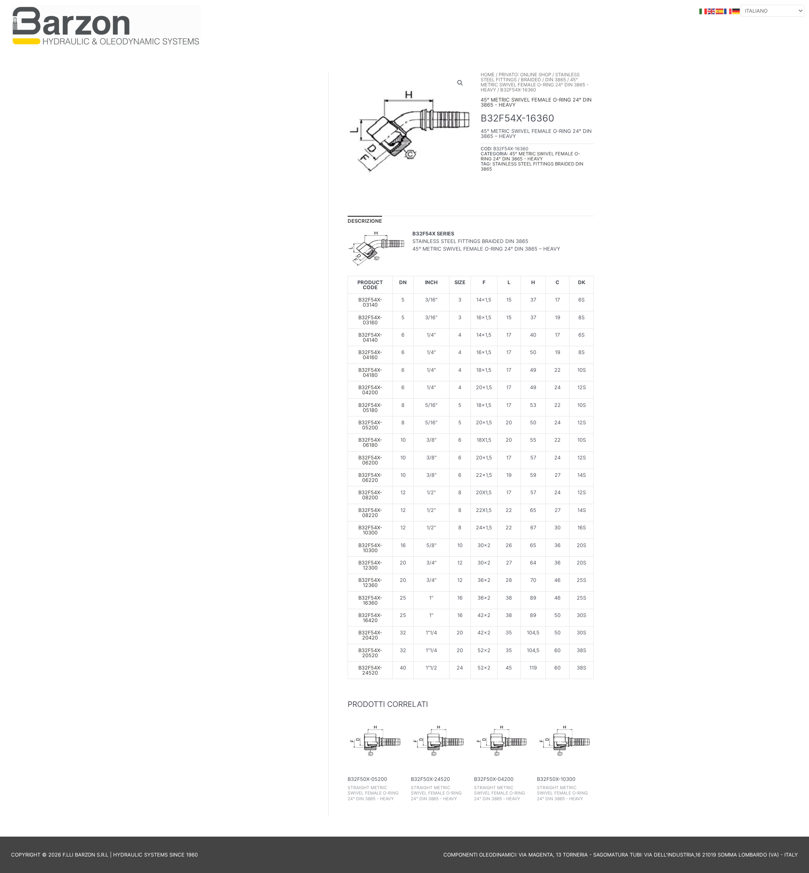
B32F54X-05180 (370, 407)
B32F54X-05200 (370, 425)
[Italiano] (703, 11)
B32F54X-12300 (370, 565)
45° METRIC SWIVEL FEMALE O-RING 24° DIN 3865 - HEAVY (535, 85)
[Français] (728, 11)
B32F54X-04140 (370, 337)
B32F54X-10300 (370, 530)
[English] (712, 11)
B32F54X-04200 (370, 390)
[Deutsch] (736, 11)
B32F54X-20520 (370, 652)
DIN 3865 (555, 80)
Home (488, 75)
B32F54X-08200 (370, 495)
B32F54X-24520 (370, 670)
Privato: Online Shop (525, 75)
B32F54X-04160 (370, 354)
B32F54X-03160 (370, 320)
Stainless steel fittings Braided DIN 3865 (532, 166)
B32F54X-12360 (370, 582)
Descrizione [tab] (365, 221)
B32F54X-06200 (370, 460)
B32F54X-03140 (370, 302)
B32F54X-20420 (370, 635)
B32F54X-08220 (370, 512)
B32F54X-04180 (370, 372)
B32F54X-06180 (370, 442)
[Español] (720, 11)
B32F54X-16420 (370, 617)
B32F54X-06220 (370, 477)
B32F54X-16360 (370, 600)
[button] (460, 83)
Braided (531, 80)
